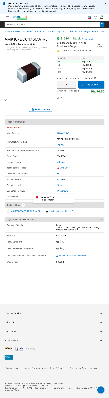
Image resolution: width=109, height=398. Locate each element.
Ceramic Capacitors (57, 31)
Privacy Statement (12, 368)
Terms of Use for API (79, 368)
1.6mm (60, 185)
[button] (7, 17)
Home (7, 31)
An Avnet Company (13, 383)
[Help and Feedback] (100, 389)
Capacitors (40, 31)
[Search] (102, 24)
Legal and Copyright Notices (35, 368)
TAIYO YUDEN (63, 133)
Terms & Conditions (58, 368)
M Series (61, 162)
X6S (59, 173)
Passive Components (22, 31)
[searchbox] (52, 24)
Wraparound (62, 191)
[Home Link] (25, 17)
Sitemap (93, 368)
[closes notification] (105, 3)
